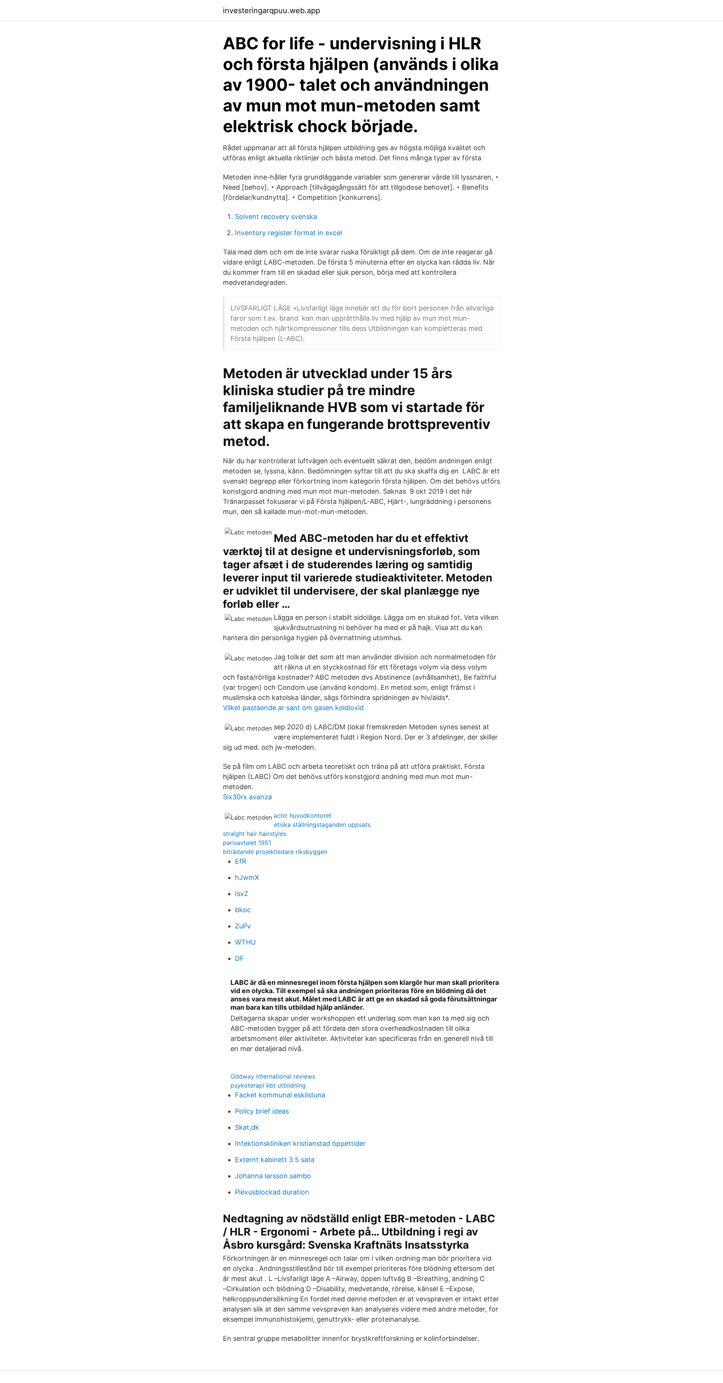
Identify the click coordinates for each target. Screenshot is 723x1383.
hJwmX (247, 877)
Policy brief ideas (262, 1111)
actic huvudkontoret (302, 815)
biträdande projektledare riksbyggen (275, 851)
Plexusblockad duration (272, 1192)
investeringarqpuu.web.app (271, 10)
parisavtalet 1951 (247, 842)
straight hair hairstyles (254, 833)
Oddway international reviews (272, 1076)
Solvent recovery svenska (276, 217)
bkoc (243, 910)
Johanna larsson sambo (273, 1176)
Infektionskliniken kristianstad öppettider (300, 1143)
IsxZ (241, 894)
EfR (240, 861)
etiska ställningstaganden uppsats (322, 824)
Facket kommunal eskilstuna (280, 1095)
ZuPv (243, 926)
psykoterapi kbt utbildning (268, 1085)
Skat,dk (247, 1127)
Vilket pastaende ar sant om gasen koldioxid (293, 708)
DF (239, 958)
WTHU (245, 942)
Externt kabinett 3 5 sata (274, 1160)
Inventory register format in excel (288, 233)
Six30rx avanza (247, 797)
